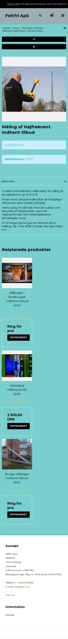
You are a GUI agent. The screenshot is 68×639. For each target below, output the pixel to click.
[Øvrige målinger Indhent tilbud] (17, 454)
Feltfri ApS (17, 15)
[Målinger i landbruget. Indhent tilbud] (17, 273)
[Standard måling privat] (17, 365)
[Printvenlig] (64, 27)
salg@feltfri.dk (22, 586)
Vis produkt (18, 337)
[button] (34, 39)
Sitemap (10, 595)
